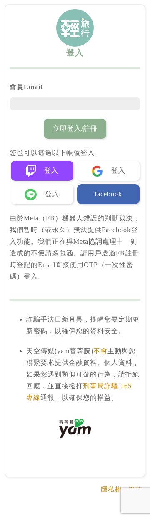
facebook (108, 193)
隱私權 (111, 489)
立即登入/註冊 (75, 128)
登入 (50, 170)
